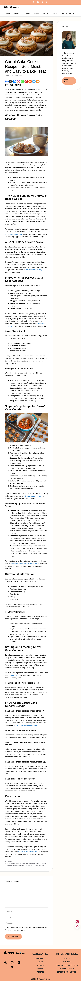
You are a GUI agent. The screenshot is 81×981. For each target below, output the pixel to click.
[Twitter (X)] (13, 968)
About (45, 13)
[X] (11, 81)
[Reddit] (30, 81)
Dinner (36, 13)
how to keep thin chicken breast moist (25, 564)
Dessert (9, 861)
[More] (38, 81)
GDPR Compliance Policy (67, 965)
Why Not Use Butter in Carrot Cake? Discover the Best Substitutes (26, 865)
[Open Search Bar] (78, 13)
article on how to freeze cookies (25, 725)
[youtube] (7, 963)
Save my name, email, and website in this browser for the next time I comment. (27, 929)
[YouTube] (46, 2)
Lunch (28, 13)
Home (8, 13)
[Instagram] (33, 2)
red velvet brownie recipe (27, 852)
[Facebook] (7, 81)
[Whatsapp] (22, 81)
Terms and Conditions (67, 972)
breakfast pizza (13, 675)
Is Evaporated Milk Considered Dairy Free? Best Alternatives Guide (26, 863)
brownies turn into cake (33, 496)
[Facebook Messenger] (14, 81)
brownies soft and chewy (14, 234)
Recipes (16, 13)
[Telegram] (34, 81)
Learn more (66, 81)
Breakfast (40, 958)
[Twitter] (42, 2)
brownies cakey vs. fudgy (33, 270)
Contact (55, 13)
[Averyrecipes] (11, 8)
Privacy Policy (68, 13)
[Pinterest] (38, 2)
